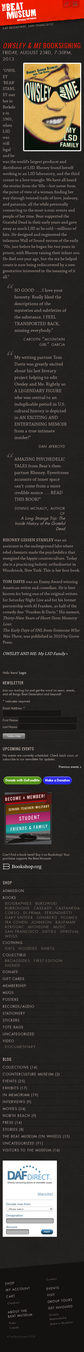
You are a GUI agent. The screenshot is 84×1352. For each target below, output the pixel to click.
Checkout (13, 1303)
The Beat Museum (19, 1336)
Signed (12, 965)
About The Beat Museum (20, 1314)
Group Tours (60, 1301)
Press (8, 1122)
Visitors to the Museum (27, 1150)
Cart (10, 1296)
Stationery (14, 1013)
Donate (10, 972)
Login (22, 673)
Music (59, 926)
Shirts (47, 948)
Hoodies (28, 948)
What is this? (45, 1194)
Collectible (14, 955)
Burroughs (17, 908)
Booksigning (42, 45)
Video (8, 1041)
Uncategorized (18, 1034)
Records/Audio (18, 1006)
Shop (10, 1283)
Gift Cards (13, 979)
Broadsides (17, 960)
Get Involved (60, 1307)
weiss (11, 936)
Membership (14, 986)
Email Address (14, 708)
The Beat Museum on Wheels (32, 1136)
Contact (51, 1279)
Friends (14, 1327)
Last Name (10, 727)
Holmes (69, 917)
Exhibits (11, 1088)
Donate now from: (18, 1204)
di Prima (32, 912)
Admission (13, 891)
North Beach (16, 1116)
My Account (18, 1289)
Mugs (8, 993)
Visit (51, 1295)
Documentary (20, 1046)
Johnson (42, 922)
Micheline (39, 926)
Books (9, 898)
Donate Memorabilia (58, 1316)
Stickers (11, 1020)
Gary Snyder (19, 917)
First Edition (48, 960)
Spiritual (69, 931)
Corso (12, 912)
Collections (16, 1067)
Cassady (43, 908)
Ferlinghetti (58, 912)
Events (10, 1081)
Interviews (14, 1102)
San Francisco (21, 931)
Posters (10, 999)
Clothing (13, 943)
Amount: (12, 1227)
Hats (10, 948)
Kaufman (66, 922)
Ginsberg (47, 917)
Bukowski (46, 903)
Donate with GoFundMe (22, 780)
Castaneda (68, 908)
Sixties (49, 931)
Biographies (18, 903)
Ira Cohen (16, 922)
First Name (11, 720)
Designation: (15, 1215)
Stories (10, 1129)
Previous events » (70, 767)
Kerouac (14, 926)
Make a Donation (57, 780)
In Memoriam (16, 1095)
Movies (10, 1109)
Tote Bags (13, 1027)
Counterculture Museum (28, 1074)
